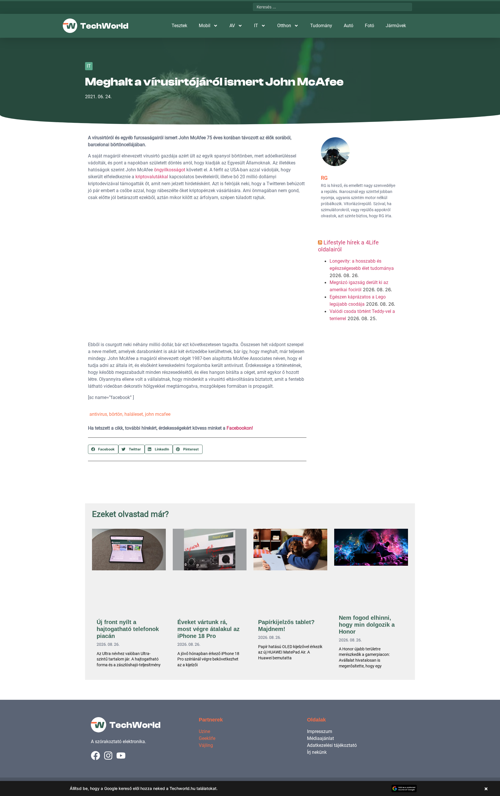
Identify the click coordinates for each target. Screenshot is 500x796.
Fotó (369, 25)
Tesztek (179, 25)
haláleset (133, 414)
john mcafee (157, 414)
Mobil (204, 25)
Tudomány (321, 25)
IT (256, 25)
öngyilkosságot (169, 169)
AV (232, 25)
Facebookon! (240, 428)
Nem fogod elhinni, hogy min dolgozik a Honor (367, 625)
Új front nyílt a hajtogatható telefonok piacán (128, 629)
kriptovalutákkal (151, 176)
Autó (348, 25)
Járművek (396, 25)
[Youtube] (121, 755)
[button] (103, 449)
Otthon (284, 25)
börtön (115, 414)
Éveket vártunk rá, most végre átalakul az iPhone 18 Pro (208, 629)
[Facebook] (95, 755)
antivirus (98, 414)
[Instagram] (108, 755)
